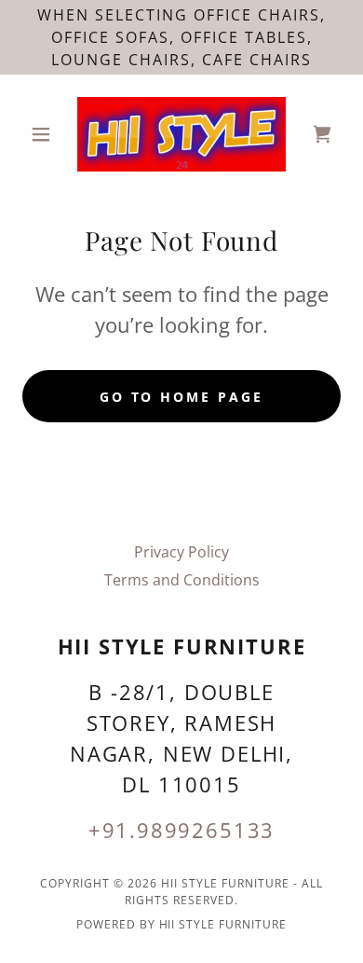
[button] (46, 134)
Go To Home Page (182, 397)
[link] (181, 134)
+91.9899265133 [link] (182, 830)
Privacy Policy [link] (181, 552)
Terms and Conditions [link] (182, 580)
